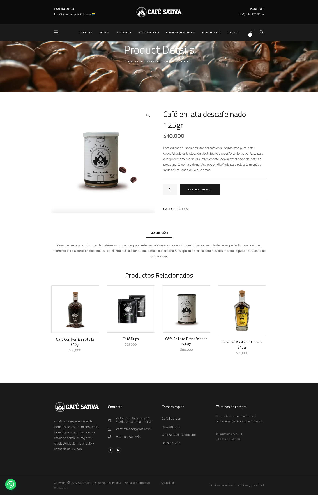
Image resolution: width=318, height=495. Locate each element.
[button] (148, 115)
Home (130, 61)
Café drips (131, 339)
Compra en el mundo (179, 32)
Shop (102, 32)
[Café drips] (130, 309)
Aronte (155, 482)
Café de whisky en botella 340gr (242, 344)
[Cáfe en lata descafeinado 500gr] (186, 309)
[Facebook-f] (110, 450)
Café (142, 61)
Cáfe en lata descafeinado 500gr (186, 341)
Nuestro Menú (211, 32)
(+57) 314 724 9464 (251, 14)
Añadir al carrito (199, 189)
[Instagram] (118, 450)
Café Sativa (85, 32)
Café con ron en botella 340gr (75, 341)
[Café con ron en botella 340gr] (75, 309)
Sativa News (123, 32)
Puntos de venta (148, 32)
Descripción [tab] (159, 232)
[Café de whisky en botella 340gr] (242, 310)
